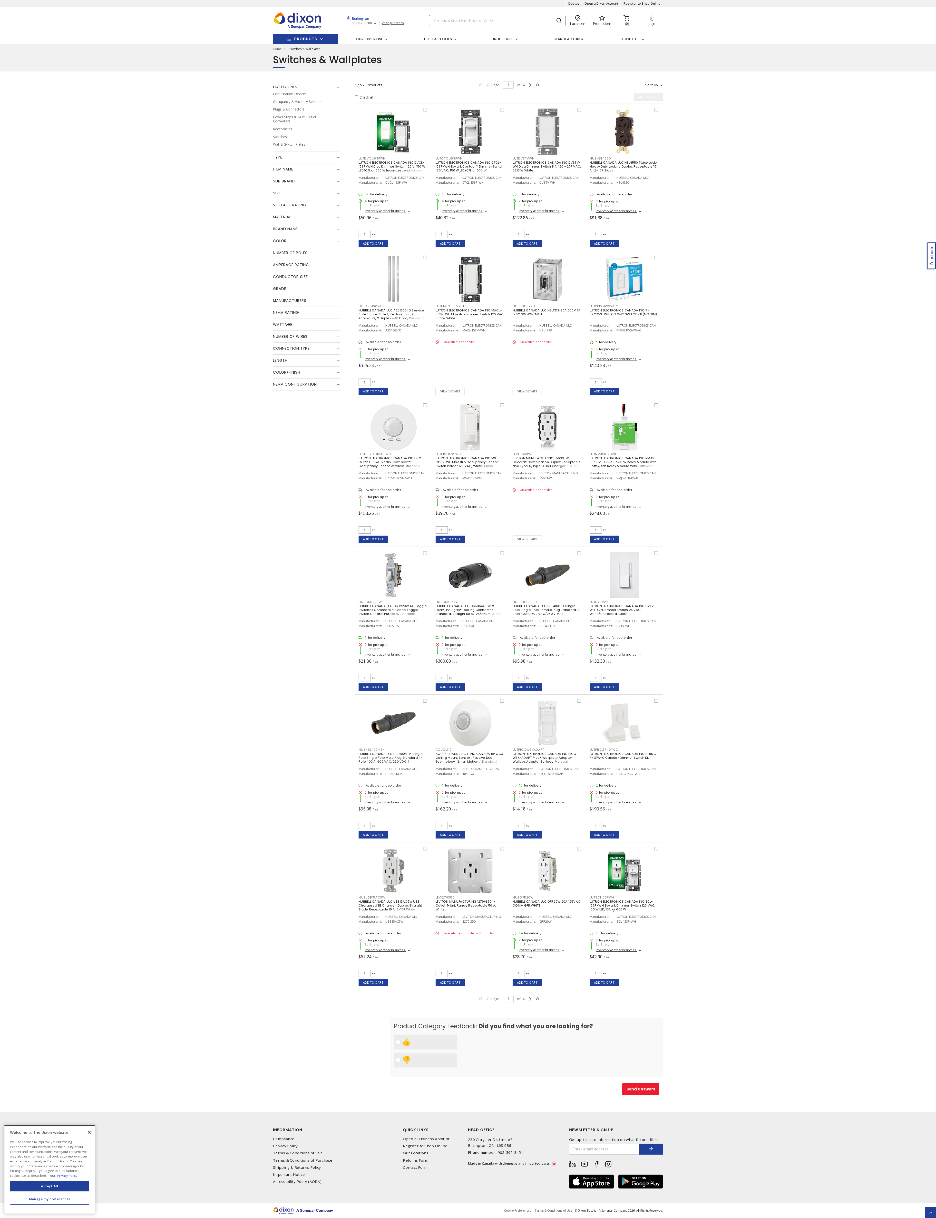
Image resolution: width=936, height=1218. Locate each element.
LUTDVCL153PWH (372, 158)
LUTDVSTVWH (524, 158)
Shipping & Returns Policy (297, 1167)
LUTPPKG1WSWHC (604, 306)
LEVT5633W (522, 454)
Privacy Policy (285, 1146)
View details (450, 391)
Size (277, 193)
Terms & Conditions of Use (553, 1210)
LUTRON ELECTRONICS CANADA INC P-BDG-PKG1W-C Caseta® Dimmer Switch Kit (624, 756)
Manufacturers (570, 39)
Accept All (49, 1186)
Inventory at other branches (385, 211)
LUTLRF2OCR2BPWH (375, 454)
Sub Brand (284, 181)
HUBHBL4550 (600, 158)
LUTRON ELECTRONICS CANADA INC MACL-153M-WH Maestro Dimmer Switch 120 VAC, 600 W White (470, 314)
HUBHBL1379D (524, 306)
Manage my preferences (49, 1199)
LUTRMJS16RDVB (603, 454)
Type (277, 157)
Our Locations (415, 1153)
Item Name (283, 169)
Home (277, 49)
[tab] (306, 87)
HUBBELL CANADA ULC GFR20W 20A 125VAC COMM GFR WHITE (546, 903)
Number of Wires (290, 336)
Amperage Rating (291, 264)
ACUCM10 (443, 750)
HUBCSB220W (370, 602)
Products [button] (305, 38)
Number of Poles (290, 252)
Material (282, 217)
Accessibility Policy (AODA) (297, 1181)
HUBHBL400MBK (372, 750)
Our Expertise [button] (369, 39)
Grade (279, 288)
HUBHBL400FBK (525, 602)
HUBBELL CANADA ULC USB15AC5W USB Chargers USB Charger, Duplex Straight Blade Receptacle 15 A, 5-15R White (390, 905)
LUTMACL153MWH (450, 306)
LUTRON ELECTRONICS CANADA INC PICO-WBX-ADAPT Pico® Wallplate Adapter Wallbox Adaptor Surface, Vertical (545, 758)
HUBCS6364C (447, 602)
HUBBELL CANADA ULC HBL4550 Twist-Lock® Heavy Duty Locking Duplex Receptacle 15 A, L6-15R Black (624, 166)
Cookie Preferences (517, 1210)
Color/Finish (286, 372)
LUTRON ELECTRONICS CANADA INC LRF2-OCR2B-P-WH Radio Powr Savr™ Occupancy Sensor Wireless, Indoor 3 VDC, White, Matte (391, 464)
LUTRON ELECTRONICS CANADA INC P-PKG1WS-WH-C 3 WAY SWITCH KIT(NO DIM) (623, 312)
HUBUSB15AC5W (372, 897)
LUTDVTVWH (599, 602)
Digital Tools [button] (438, 39)
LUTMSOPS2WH (448, 454)
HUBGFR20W (523, 897)
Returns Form (415, 1160)
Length (280, 360)
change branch (393, 23)
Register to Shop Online (642, 3)
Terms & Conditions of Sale (298, 1153)
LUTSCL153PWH (602, 897)
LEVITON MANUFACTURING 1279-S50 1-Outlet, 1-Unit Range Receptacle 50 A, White (466, 905)
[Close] (89, 1132)
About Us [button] (630, 39)
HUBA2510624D (371, 306)
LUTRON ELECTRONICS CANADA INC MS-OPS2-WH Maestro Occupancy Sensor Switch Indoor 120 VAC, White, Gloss (467, 462)
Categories (285, 87)
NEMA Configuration (295, 384)
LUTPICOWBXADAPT (528, 750)
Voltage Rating (289, 205)
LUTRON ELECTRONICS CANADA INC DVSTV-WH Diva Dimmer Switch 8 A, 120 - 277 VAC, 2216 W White (547, 166)
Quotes (574, 3)
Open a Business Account (426, 1139)
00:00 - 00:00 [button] (362, 23)
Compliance (283, 1139)
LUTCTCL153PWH (449, 158)
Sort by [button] (651, 84)
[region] (49, 1169)
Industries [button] (503, 39)
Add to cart (373, 243)
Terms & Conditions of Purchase (302, 1160)
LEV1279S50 (445, 897)
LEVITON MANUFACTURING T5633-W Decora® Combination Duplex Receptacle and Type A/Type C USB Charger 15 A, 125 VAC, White (547, 464)
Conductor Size (290, 276)
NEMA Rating (286, 312)
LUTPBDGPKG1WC (604, 750)
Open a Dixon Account (601, 3)
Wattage (282, 324)
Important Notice (289, 1174)
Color (280, 240)
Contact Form (415, 1167)
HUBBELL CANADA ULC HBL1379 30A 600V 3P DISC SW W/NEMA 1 (547, 312)
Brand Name (285, 228)
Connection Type (291, 348)
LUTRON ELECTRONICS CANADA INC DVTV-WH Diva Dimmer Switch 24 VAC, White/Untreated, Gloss (623, 610)
